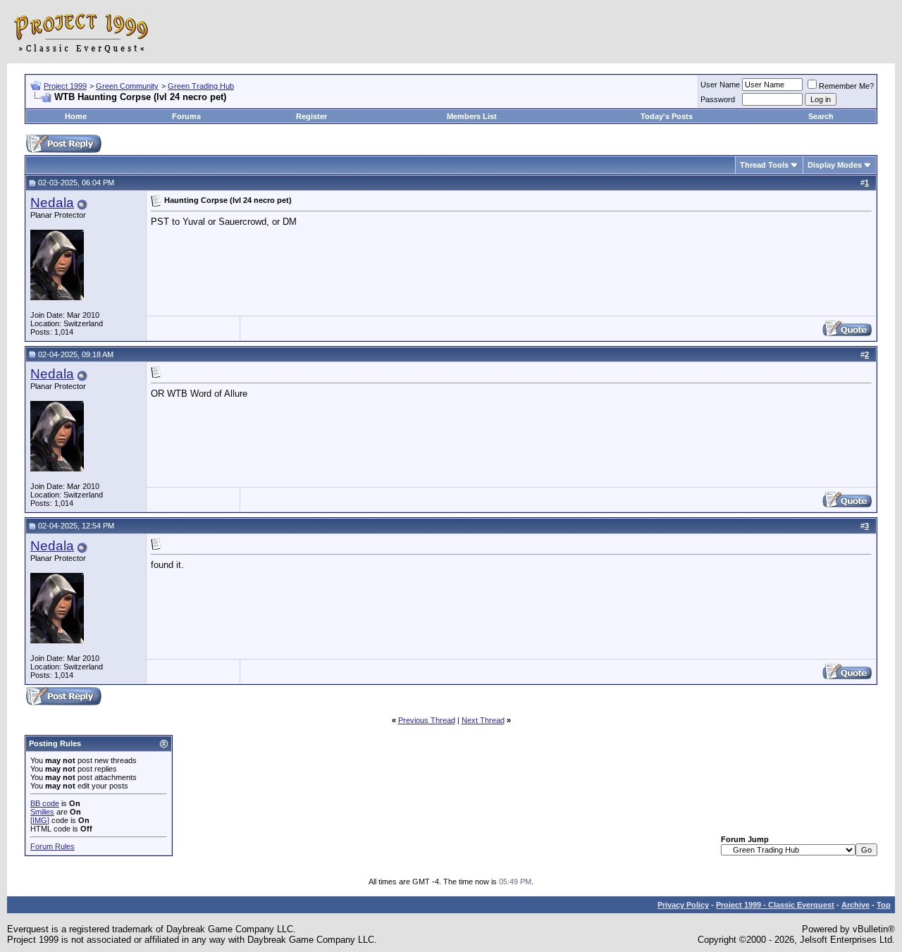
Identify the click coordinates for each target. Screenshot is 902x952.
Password (717, 99)
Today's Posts (667, 116)
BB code (44, 803)
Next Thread (483, 720)
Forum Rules (52, 846)
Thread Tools (764, 165)
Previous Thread (426, 720)
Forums (186, 116)
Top (884, 905)
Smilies (42, 812)
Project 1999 (65, 86)
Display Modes (835, 165)
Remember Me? (846, 86)
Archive (855, 905)
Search (821, 116)
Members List (472, 116)
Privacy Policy (683, 905)
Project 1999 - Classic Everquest (775, 905)
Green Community (127, 86)
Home (76, 116)
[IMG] (39, 820)
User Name (720, 84)
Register (311, 116)
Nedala (52, 202)
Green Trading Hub (201, 86)
